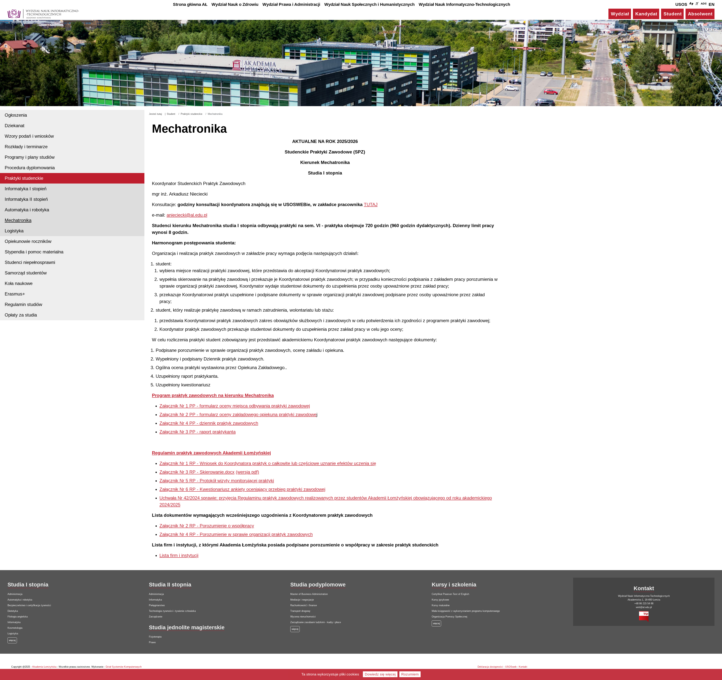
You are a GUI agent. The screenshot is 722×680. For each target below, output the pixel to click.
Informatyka (14, 622)
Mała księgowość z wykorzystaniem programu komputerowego (466, 611)
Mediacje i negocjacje (302, 599)
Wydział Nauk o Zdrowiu (235, 4)
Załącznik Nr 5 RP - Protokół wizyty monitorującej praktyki (216, 480)
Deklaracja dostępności (490, 666)
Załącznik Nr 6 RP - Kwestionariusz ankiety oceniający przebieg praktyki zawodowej (242, 489)
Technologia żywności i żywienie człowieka (172, 611)
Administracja (15, 594)
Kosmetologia (15, 627)
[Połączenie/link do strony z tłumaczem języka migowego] (691, 4)
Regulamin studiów (23, 304)
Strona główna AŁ (190, 4)
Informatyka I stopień (25, 188)
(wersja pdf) (247, 471)
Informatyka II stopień (26, 199)
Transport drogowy (300, 611)
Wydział (620, 13)
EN (711, 4)
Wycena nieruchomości (303, 616)
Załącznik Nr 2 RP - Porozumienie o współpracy (206, 525)
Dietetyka (13, 611)
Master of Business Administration (309, 594)
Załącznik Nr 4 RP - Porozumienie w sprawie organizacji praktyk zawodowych (236, 534)
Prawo (152, 642)
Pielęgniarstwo (157, 605)
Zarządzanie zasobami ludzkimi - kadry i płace (315, 622)
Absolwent (700, 13)
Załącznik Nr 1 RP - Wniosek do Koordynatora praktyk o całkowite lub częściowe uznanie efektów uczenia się (267, 463)
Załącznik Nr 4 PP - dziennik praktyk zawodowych (208, 423)
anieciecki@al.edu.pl (187, 215)
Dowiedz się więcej (380, 674)
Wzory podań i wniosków (29, 136)
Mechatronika (18, 220)
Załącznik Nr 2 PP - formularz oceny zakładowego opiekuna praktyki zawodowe (237, 414)
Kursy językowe (440, 599)
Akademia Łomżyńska (44, 666)
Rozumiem (410, 674)
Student (673, 13)
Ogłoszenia (16, 115)
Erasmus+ (15, 293)
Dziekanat (14, 125)
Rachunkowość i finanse (303, 605)
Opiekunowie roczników (28, 241)
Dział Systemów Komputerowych (124, 666)
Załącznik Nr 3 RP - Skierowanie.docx (196, 471)
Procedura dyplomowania (30, 167)
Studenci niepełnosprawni (30, 262)
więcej (295, 629)
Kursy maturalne (441, 605)
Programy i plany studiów (30, 157)
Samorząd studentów (26, 272)
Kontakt (523, 666)
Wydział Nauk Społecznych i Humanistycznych (369, 4)
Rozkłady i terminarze (26, 146)
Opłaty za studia (21, 314)
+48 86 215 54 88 (643, 603)
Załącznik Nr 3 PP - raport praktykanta (197, 431)
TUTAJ (371, 204)
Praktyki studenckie (24, 178)
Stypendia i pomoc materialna (34, 251)
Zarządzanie (155, 616)
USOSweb (510, 666)
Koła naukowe (19, 283)
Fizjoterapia (155, 636)
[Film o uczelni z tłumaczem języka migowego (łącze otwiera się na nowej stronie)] (696, 4)
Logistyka (14, 230)
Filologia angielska (18, 616)
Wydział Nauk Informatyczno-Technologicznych (464, 4)
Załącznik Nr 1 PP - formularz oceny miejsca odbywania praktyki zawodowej (234, 405)
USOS (681, 4)
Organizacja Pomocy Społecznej (449, 616)
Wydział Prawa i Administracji (291, 4)
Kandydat (646, 13)
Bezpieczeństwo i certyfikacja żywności (29, 605)
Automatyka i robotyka (27, 209)
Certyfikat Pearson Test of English (450, 594)
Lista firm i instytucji (178, 555)
